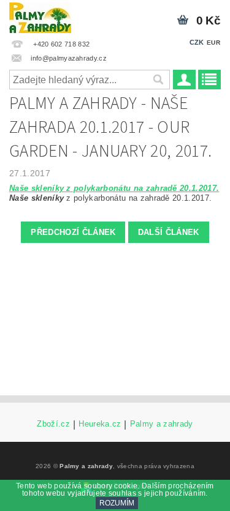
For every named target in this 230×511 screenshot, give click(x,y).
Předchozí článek (73, 232)
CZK (197, 42)
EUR (213, 42)
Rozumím (116, 503)
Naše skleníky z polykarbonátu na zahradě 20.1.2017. (114, 188)
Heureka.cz (100, 424)
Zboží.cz (53, 424)
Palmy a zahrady (161, 424)
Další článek (168, 232)
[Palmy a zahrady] (40, 16)
